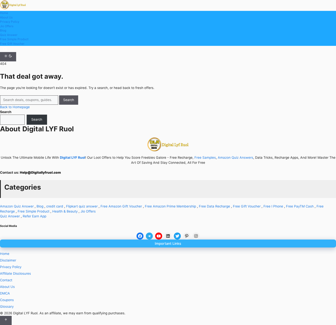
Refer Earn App (34, 216)
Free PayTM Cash (300, 206)
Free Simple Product (14, 39)
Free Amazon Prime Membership (170, 206)
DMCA (5, 293)
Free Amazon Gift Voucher (121, 206)
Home (4, 13)
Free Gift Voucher (12, 43)
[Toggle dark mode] (8, 56)
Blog (3, 30)
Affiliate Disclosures (15, 273)
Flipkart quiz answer (82, 206)
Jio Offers (6, 26)
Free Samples (205, 157)
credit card (54, 206)
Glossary (7, 306)
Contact (6, 280)
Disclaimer (8, 260)
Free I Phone (273, 206)
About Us (6, 17)
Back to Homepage (15, 107)
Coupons (7, 300)
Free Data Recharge (214, 206)
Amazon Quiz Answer (17, 206)
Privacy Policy (9, 22)
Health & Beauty (65, 211)
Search (68, 100)
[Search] (5, 49)
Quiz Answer (9, 35)
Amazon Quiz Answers (235, 157)
